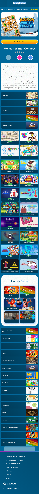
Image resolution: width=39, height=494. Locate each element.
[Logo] (19, 3)
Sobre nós (9, 471)
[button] (35, 3)
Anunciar (9, 478)
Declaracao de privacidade (14, 460)
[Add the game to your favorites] (35, 15)
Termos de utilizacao (12, 467)
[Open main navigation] (3, 3)
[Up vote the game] (30, 57)
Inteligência (9, 9)
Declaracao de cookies (13, 464)
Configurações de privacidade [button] (15, 456)
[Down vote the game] (19, 57)
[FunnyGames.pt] (2, 9)
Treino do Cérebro (22, 9)
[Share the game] (8, 57)
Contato (8, 474)
